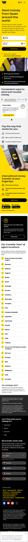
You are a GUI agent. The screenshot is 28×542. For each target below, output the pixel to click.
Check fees (14, 236)
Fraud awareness (15, 492)
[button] (20, 2)
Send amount (5, 42)
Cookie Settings (19, 497)
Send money (14, 49)
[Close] (25, 533)
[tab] (10, 99)
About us (19, 490)
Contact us (6, 492)
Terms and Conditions (9, 495)
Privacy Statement (17, 539)
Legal (5, 435)
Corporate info (11, 490)
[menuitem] (4, 2)
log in (11, 110)
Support (6, 428)
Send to (6, 36)
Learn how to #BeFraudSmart (12, 56)
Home (4, 490)
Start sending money (8, 115)
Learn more (14, 200)
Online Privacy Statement (10, 494)
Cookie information (8, 497)
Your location (8, 453)
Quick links (6, 431)
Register (7, 109)
